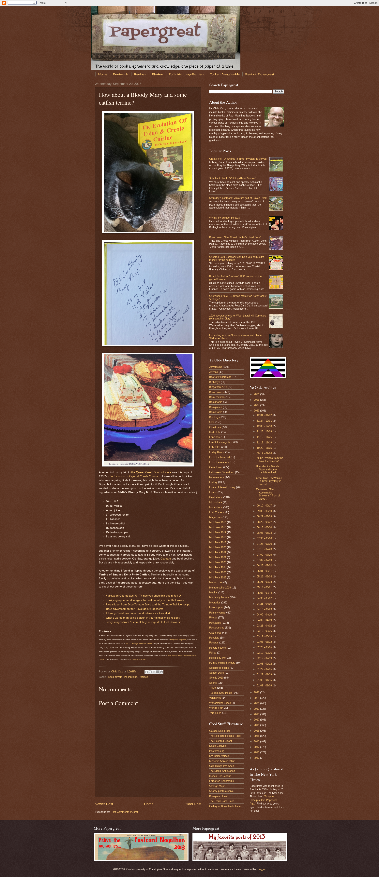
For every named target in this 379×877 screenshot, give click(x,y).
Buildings (214, 417)
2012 (257, 747)
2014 (257, 736)
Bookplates (215, 407)
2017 (257, 719)
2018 (257, 714)
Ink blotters (215, 502)
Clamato (165, 558)
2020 (257, 703)
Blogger (261, 869)
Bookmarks (215, 401)
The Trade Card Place (221, 801)
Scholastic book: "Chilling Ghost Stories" (232, 178)
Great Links (215, 467)
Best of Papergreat (259, 74)
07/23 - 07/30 (265, 543)
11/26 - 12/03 (265, 431)
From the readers (219, 462)
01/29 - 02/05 (265, 669)
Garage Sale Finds (220, 730)
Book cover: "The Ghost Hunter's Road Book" (235, 237)
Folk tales (214, 447)
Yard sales (215, 712)
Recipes (140, 74)
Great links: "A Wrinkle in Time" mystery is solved (237, 158)
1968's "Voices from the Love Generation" (269, 459)
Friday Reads (216, 452)
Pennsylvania (217, 612)
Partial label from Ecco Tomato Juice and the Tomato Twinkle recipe (148, 604)
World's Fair (216, 707)
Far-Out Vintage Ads (221, 442)
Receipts (214, 637)
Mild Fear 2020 (217, 547)
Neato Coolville (217, 745)
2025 (257, 399)
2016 (257, 725)
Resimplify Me (217, 657)
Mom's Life (215, 582)
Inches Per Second (220, 776)
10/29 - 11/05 (265, 447)
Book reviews (217, 397)
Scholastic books (219, 667)
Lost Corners (216, 512)
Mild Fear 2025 (217, 572)
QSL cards (215, 632)
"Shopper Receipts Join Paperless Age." (264, 800)
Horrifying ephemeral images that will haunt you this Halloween (145, 600)
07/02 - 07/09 (265, 560)
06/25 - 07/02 (265, 565)
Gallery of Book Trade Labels (226, 806)
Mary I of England (178, 640)
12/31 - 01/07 (265, 415)
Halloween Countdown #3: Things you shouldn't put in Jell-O (143, 595)
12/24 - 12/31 (265, 420)
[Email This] (146, 672)
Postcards (121, 74)
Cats (212, 422)
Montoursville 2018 (220, 587)
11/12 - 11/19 (265, 442)
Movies (213, 592)
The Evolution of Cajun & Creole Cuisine (133, 476)
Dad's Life (214, 432)
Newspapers (216, 607)
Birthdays (214, 382)
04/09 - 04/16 (265, 614)
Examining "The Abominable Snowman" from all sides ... (268, 494)
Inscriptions (130, 676)
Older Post (193, 804)
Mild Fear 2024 (217, 567)
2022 (257, 692)
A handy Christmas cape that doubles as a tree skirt (138, 613)
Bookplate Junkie (219, 796)
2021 (257, 697)
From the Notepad (219, 457)
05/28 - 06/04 (265, 576)
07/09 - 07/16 (265, 554)
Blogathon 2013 (218, 386)
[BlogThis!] (150, 672)
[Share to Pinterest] (161, 672)
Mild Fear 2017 (217, 532)
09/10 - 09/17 (265, 505)
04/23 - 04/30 (265, 603)
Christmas (215, 427)
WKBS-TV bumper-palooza (224, 217)
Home (102, 74)
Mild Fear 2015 (217, 522)
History (213, 482)
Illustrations (215, 497)
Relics (212, 652)
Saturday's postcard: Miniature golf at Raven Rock (238, 197)
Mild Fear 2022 (217, 557)
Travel (212, 687)
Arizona (213, 372)
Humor (213, 492)
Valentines (215, 697)
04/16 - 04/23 (265, 609)
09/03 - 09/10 (265, 511)
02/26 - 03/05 (265, 647)
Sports (213, 682)
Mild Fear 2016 (217, 527)
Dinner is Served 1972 (222, 761)
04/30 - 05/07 (265, 598)
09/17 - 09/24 (265, 453)
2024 (257, 405)
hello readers (216, 477)
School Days (216, 672)
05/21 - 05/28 (265, 581)
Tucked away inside (220, 692)
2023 (257, 410)
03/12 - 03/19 (265, 636)
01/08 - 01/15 (265, 680)
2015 (257, 730)
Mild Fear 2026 (217, 577)
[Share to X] (154, 672)
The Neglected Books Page (225, 735)
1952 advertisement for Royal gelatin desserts (134, 608)
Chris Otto (117, 671)
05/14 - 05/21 (265, 587)
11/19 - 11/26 (265, 437)
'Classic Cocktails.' (138, 659)
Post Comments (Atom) (124, 811)
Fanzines (214, 437)
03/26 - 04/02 (265, 625)
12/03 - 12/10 (265, 426)
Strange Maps (217, 786)
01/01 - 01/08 (265, 685)
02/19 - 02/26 (265, 652)
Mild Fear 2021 (217, 552)
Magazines (215, 517)
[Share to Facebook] (158, 672)
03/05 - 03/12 (265, 641)
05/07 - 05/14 (265, 592)
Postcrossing (216, 627)
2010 (257, 757)
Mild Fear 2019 (217, 542)
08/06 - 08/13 (265, 532)
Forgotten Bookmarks (221, 780)
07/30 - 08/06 (265, 538)
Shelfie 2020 (216, 677)
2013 (257, 741)
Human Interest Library (222, 487)
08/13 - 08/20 (265, 527)
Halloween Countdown (221, 472)
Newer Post (104, 804)
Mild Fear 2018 (217, 537)
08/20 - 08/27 (265, 521)
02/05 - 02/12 (265, 663)
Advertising (215, 366)
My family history (219, 597)
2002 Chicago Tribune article (138, 643)
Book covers (115, 676)
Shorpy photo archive (221, 790)
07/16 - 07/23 (265, 549)
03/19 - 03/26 (265, 630)
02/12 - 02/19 (265, 658)
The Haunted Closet (220, 740)
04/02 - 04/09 (265, 620)
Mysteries (214, 602)
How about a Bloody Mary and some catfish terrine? (267, 469)
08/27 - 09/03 (265, 516)
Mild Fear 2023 (217, 562)
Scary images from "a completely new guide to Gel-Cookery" (143, 622)
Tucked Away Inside (225, 74)
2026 (257, 394)
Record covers (217, 647)
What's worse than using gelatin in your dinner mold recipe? (143, 617)
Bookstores (215, 412)
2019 (257, 708)
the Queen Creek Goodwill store (151, 472)
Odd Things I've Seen (221, 765)
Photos (157, 74)
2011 (257, 752)
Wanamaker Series (220, 702)
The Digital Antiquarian (222, 770)
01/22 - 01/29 (265, 674)
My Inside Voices (219, 755)
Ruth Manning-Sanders (186, 74)
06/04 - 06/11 (265, 571)
